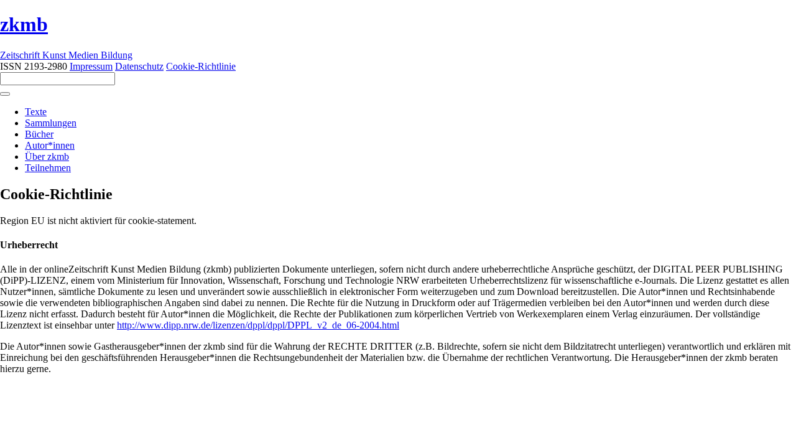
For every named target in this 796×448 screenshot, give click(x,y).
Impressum (91, 66)
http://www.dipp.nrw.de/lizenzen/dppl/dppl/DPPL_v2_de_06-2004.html (258, 325)
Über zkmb (47, 156)
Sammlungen (50, 123)
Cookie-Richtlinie (201, 66)
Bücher (39, 134)
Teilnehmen (48, 167)
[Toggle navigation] (5, 94)
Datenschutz (139, 66)
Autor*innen (50, 145)
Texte (36, 111)
